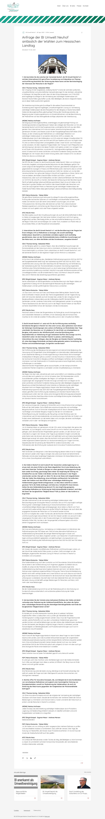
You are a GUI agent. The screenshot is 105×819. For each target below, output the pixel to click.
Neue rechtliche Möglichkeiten (21, 792)
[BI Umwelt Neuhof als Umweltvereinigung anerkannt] (52, 782)
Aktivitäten (25, 752)
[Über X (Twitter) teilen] (27, 758)
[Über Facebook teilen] (23, 758)
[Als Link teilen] (35, 758)
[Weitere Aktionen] (82, 32)
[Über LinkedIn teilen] (31, 758)
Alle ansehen (87, 772)
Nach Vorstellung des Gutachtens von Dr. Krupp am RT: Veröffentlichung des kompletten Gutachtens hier (79, 792)
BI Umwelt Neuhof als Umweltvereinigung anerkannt (50, 792)
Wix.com (47, 816)
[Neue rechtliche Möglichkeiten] (26, 782)
